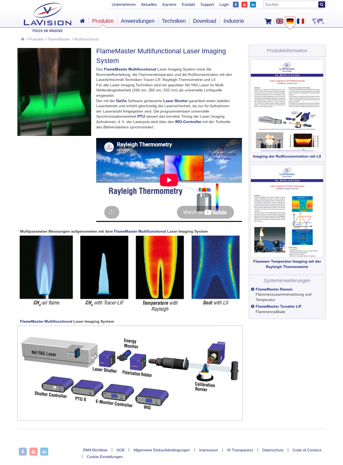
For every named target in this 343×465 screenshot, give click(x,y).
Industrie (233, 21)
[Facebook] (236, 4)
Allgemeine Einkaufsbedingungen (161, 450)
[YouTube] (244, 4)
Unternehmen (124, 4)
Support (207, 4)
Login (224, 4)
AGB (120, 450)
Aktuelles (149, 4)
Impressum (208, 450)
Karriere (169, 4)
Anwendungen (138, 21)
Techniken (174, 21)
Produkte (35, 39)
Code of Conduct (307, 450)
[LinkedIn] (253, 4)
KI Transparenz (240, 450)
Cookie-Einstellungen (105, 457)
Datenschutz (273, 450)
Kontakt (188, 4)
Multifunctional (86, 39)
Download (204, 21)
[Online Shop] (268, 21)
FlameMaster (58, 39)
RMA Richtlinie (95, 450)
